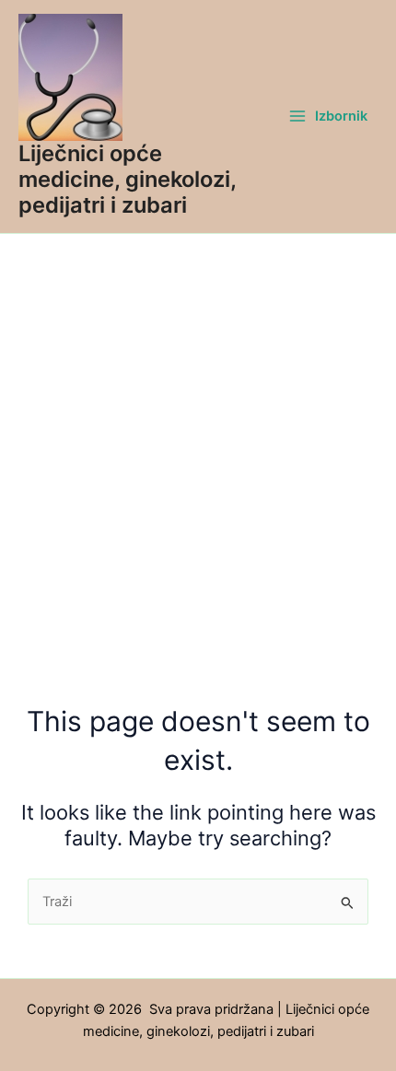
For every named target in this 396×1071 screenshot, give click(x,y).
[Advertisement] (198, 441)
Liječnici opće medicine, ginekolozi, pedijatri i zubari (127, 179)
